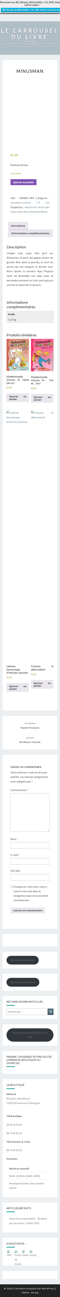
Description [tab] (18, 225)
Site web (15, 870)
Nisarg (34, 1292)
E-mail (15, 854)
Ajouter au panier (23, 182)
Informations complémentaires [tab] (30, 233)
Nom (14, 839)
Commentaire (19, 790)
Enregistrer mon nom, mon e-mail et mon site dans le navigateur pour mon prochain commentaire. (31, 893)
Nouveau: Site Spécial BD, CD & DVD (30, 1035)
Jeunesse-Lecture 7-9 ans (30, 202)
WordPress (48, 1288)
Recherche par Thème (22, 982)
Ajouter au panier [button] (17, 398)
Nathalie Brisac (39, 211)
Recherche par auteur (22, 960)
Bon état (24, 211)
